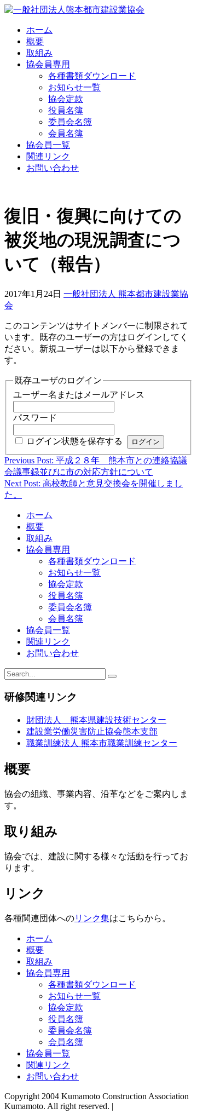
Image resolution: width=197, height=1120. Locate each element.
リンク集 (91, 918)
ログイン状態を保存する (74, 441)
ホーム (39, 30)
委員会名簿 (70, 122)
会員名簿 (65, 133)
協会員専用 (48, 64)
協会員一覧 (48, 145)
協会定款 (65, 99)
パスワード (35, 417)
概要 (35, 41)
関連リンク (48, 156)
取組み (39, 53)
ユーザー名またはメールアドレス (78, 394)
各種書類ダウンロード (92, 76)
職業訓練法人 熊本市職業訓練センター (101, 743)
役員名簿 (65, 110)
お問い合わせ (52, 168)
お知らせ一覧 (74, 87)
